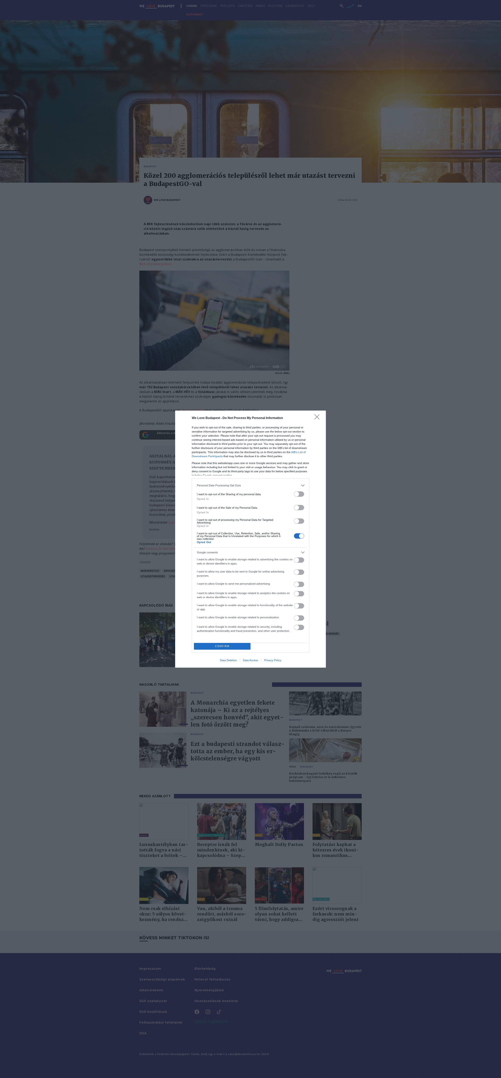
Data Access (250, 660)
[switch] (299, 494)
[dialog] (250, 539)
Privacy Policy (272, 660)
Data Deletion (228, 660)
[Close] (318, 418)
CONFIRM (222, 646)
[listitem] (250, 485)
